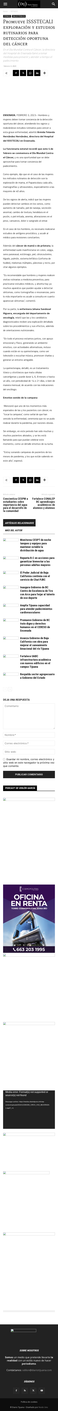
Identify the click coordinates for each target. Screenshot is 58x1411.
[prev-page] (5, 689)
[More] (44, 73)
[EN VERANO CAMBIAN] (29, 955)
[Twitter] (23, 73)
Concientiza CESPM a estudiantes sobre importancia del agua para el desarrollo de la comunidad (15, 505)
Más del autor (13, 530)
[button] (5, 4)
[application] (29, 1109)
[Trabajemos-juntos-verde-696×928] (29, 1234)
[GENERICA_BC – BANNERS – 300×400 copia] (26, 1173)
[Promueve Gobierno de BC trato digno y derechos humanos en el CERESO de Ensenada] (11, 623)
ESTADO (14, 11)
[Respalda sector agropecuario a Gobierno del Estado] (11, 678)
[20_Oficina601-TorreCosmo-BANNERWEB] (29, 952)
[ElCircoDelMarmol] (29, 1135)
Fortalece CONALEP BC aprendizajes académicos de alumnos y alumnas (43, 503)
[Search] (53, 4)
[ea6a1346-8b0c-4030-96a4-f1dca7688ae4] (29, 800)
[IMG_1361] (29, 1024)
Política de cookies (29, 1402)
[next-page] (10, 689)
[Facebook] (16, 73)
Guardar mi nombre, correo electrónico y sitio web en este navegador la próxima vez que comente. (28, 762)
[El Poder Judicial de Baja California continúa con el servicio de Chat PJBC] (11, 576)
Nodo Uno (43, 1407)
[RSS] (25, 1391)
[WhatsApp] (30, 73)
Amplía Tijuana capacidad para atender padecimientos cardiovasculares (36, 609)
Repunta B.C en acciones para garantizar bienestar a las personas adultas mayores (37, 561)
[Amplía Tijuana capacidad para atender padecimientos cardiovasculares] (11, 609)
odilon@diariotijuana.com (37, 1370)
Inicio (5, 11)
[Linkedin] (37, 73)
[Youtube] (42, 1391)
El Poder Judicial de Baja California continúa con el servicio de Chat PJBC (35, 576)
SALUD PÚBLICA (19, 16)
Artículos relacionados (19, 523)
